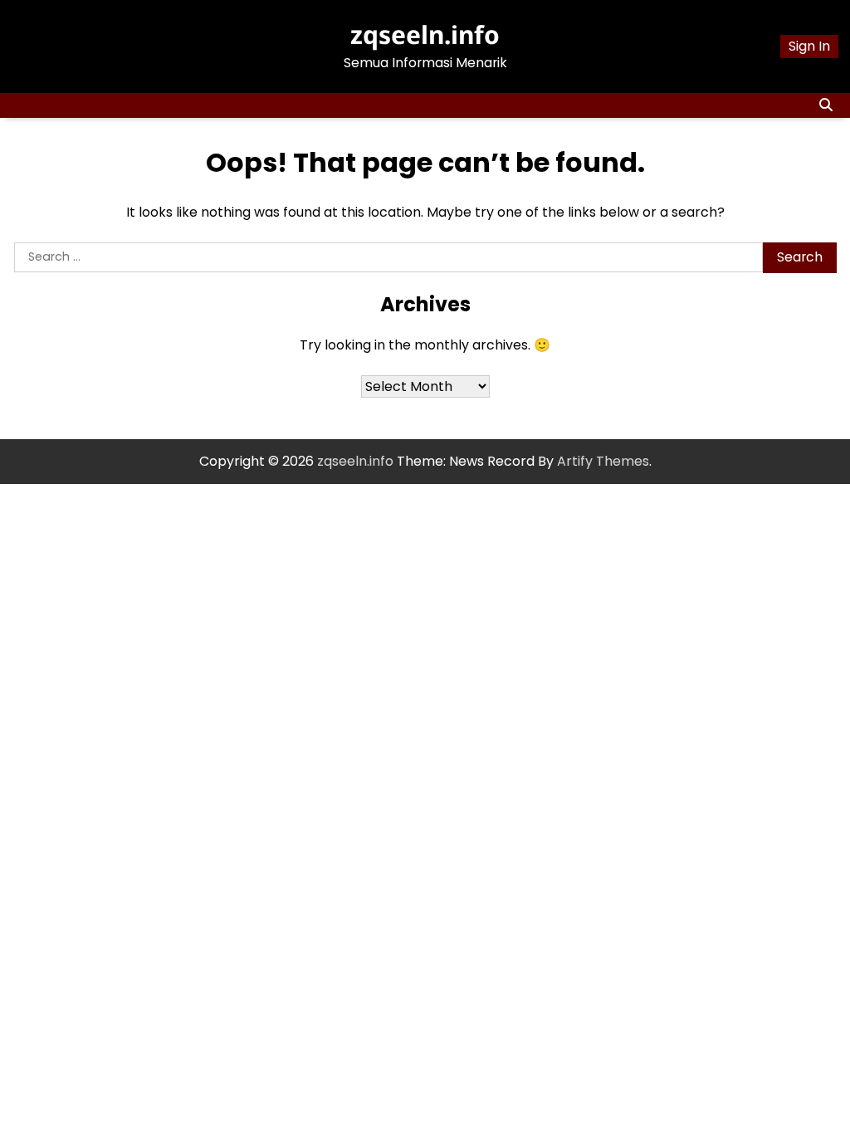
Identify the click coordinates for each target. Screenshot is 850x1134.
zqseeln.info (425, 34)
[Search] (825, 105)
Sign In (809, 46)
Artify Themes (603, 461)
